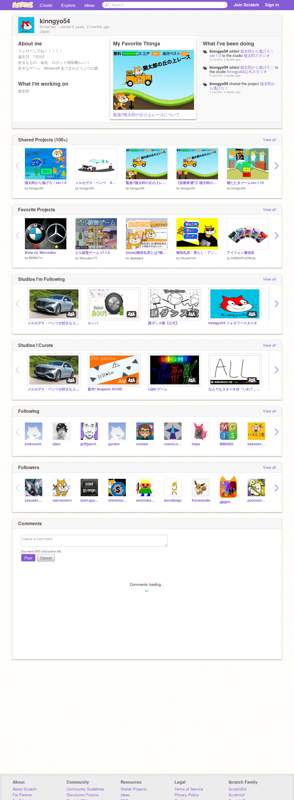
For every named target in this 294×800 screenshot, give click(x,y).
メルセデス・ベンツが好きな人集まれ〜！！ (53, 323)
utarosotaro (62, 500)
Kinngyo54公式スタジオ (247, 71)
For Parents (22, 794)
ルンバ (93, 323)
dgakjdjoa (136, 258)
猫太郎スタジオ (257, 55)
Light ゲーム (157, 389)
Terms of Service (189, 789)
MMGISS (226, 444)
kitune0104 (188, 258)
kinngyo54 (219, 51)
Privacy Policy (187, 794)
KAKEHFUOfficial (243, 258)
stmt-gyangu (90, 500)
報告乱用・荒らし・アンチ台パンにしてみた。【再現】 (197, 252)
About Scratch (24, 789)
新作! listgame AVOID (105, 389)
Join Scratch (246, 4)
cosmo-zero (173, 444)
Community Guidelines (85, 789)
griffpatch (88, 444)
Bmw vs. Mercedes (40, 252)
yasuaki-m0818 (34, 500)
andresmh (33, 444)
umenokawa (145, 500)
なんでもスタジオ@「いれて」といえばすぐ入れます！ (234, 389)
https (196, 444)
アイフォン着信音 (240, 252)
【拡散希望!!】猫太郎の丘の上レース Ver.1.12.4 (197, 182)
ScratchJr (237, 794)
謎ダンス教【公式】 (163, 323)
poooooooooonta (257, 500)
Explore (68, 5)
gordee (114, 444)
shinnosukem (117, 500)
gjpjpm (225, 501)
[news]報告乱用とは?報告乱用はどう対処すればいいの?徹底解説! (147, 252)
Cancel (46, 558)
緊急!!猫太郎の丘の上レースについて (146, 114)
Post (28, 558)
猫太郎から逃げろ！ (257, 67)
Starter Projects (134, 789)
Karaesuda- (201, 500)
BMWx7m (35, 257)
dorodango (172, 500)
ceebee (142, 444)
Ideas (89, 5)
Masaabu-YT (88, 258)
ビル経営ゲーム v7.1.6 (92, 252)
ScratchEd (237, 789)
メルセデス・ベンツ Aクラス (96, 182)
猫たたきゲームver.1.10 (245, 182)
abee (57, 444)
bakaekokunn (257, 444)
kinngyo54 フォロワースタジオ (232, 323)
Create (46, 5)
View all (269, 139)
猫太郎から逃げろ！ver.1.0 (242, 53)
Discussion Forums (83, 794)
